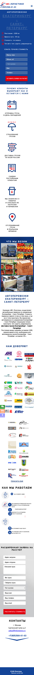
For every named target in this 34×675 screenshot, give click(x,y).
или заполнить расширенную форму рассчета (16, 82)
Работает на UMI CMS (17, 673)
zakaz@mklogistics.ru (17, 631)
